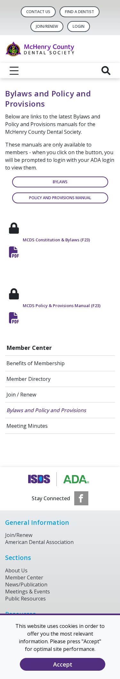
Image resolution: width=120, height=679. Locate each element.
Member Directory (28, 378)
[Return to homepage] (60, 49)
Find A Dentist (79, 11)
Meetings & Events (27, 591)
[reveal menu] (14, 70)
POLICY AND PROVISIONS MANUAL (60, 197)
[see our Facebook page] (81, 498)
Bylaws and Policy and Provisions (46, 410)
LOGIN (78, 26)
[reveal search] (106, 70)
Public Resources (25, 598)
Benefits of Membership (35, 363)
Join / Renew (21, 394)
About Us (16, 570)
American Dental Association (39, 542)
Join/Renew (47, 26)
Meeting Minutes (27, 425)
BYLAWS (60, 182)
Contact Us (38, 11)
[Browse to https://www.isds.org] (60, 479)
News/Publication (26, 584)
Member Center (29, 347)
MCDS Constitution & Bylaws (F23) (56, 240)
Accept (62, 664)
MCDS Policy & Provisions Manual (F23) (61, 305)
